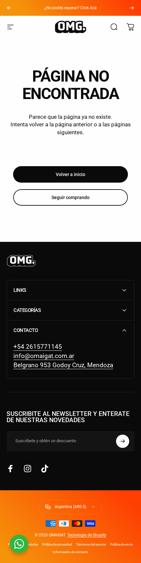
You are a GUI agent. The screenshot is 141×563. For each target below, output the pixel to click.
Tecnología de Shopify (86, 535)
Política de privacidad (57, 544)
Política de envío (121, 544)
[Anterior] (9, 8)
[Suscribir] (122, 441)
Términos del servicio (91, 544)
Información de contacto (70, 552)
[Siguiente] (132, 8)
